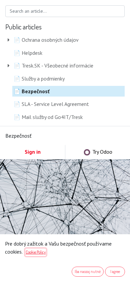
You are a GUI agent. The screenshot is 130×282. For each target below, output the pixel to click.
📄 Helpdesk (28, 52)
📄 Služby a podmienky (39, 78)
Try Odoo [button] (101, 151)
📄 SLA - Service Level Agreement (51, 104)
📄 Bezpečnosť (32, 91)
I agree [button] (115, 271)
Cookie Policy (36, 252)
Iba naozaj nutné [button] (88, 271)
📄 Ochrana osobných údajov (46, 39)
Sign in (33, 151)
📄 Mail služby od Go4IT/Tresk (48, 117)
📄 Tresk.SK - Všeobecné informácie (53, 65)
